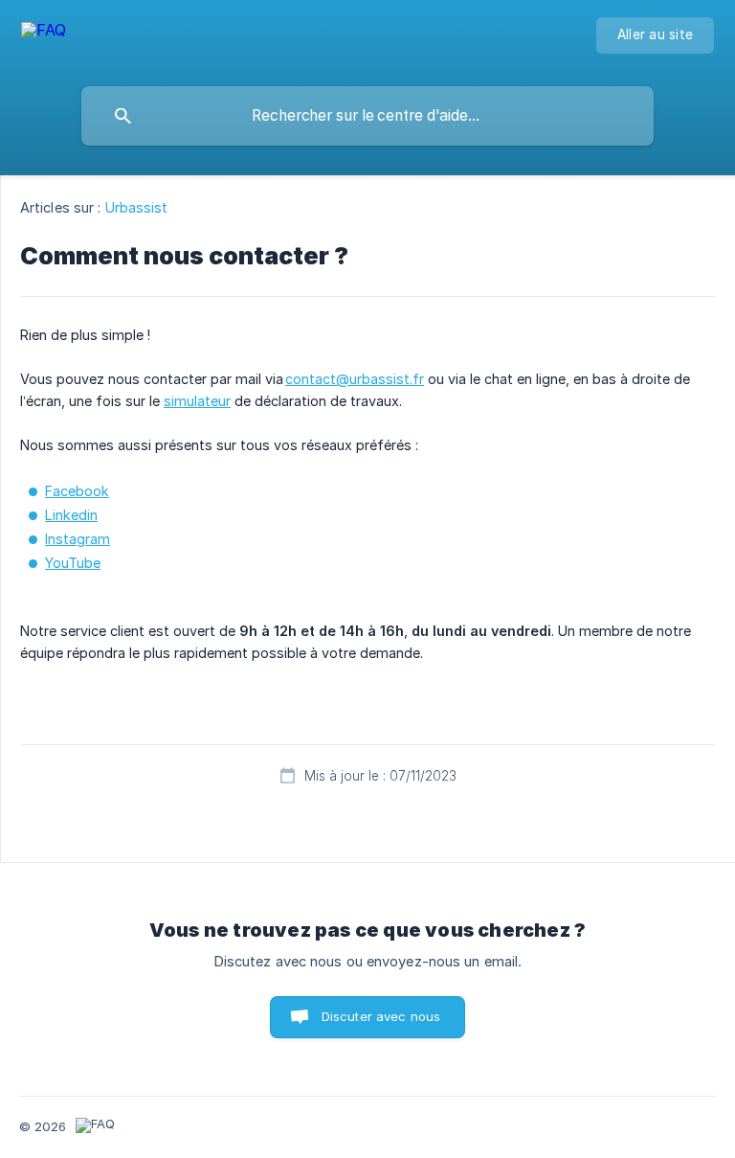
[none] (43, 38)
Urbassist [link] (136, 207)
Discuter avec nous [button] (381, 1016)
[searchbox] (367, 116)
